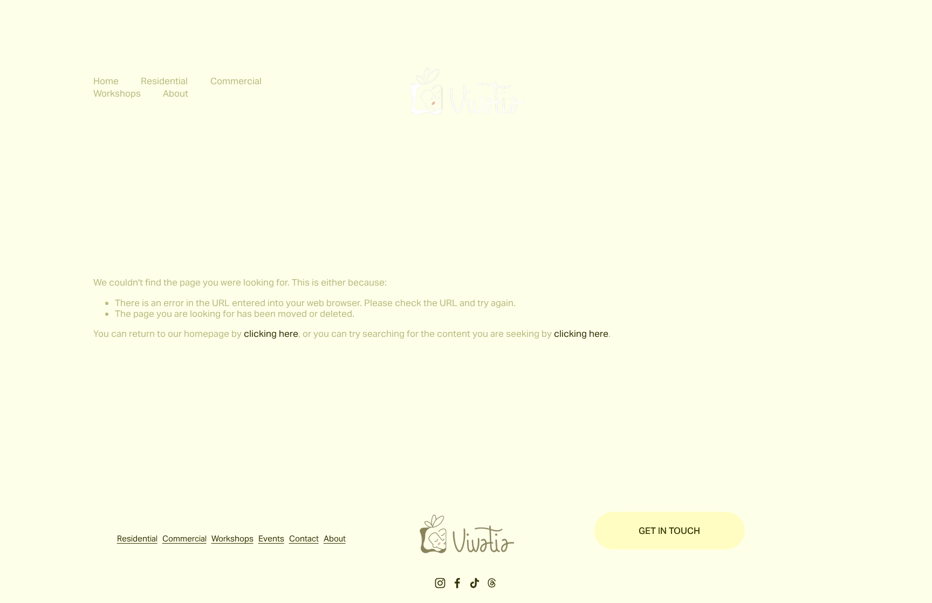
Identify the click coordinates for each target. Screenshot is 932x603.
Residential (164, 81)
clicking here (271, 334)
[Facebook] (457, 583)
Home (106, 81)
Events (271, 539)
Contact (304, 539)
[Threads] (491, 583)
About (335, 539)
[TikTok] (474, 583)
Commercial (236, 81)
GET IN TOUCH (669, 531)
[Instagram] (440, 583)
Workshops (232, 539)
